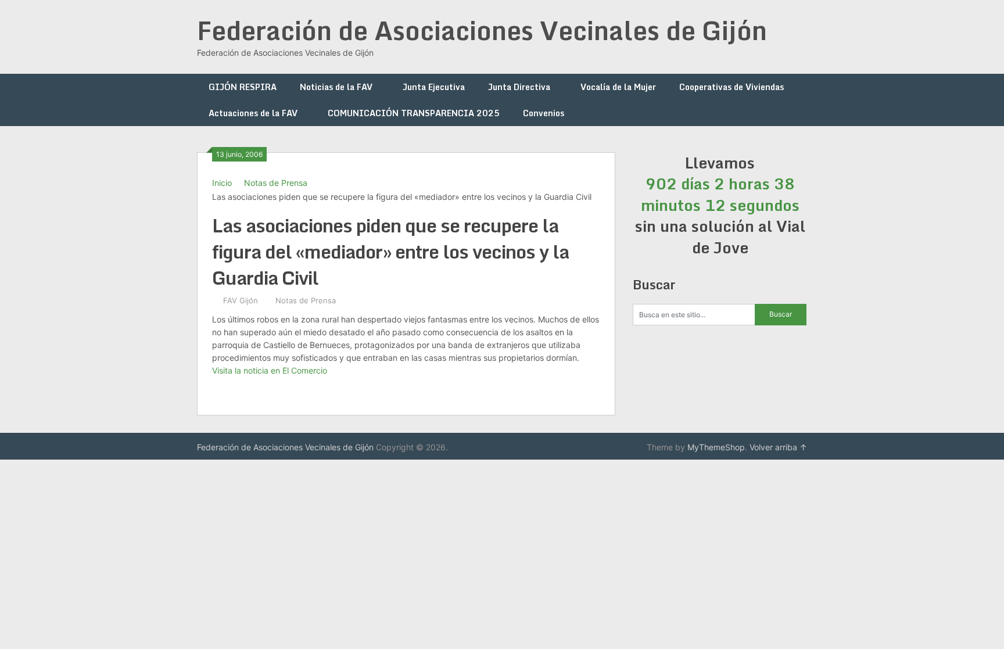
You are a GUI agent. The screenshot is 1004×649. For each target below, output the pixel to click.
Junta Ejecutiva (434, 87)
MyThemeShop (716, 447)
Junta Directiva (519, 87)
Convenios (543, 113)
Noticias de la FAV (336, 87)
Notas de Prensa (275, 183)
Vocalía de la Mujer (618, 87)
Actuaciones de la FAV (253, 113)
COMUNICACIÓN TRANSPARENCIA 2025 (414, 113)
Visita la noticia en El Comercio (269, 370)
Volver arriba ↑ (778, 447)
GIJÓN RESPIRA (243, 87)
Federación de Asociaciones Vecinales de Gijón (482, 30)
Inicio (222, 183)
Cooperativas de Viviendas (731, 87)
